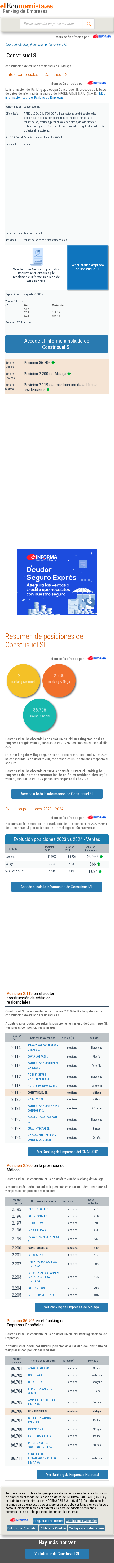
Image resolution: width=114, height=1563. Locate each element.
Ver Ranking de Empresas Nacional (72, 1474)
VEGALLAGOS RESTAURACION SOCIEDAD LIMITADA (43, 1458)
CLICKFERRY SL (36, 1223)
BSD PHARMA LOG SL (40, 1436)
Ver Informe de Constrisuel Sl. (57, 1553)
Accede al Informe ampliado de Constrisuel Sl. (56, 344)
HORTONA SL (35, 1375)
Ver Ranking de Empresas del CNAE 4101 (68, 1151)
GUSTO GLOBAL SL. (39, 1209)
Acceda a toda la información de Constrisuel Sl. (57, 793)
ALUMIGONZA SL (38, 1216)
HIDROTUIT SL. (36, 1382)
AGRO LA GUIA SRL (39, 1368)
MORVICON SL (35, 1099)
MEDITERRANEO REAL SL (42, 1295)
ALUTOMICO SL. (37, 1288)
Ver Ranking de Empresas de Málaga (71, 1307)
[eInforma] (19, 1518)
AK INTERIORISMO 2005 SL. (43, 1085)
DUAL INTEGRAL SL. (39, 1128)
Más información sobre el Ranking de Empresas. (55, 95)
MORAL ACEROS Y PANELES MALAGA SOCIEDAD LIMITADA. (43, 1277)
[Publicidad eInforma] (57, 614)
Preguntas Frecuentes (48, 1521)
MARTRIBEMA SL (37, 1230)
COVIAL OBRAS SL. (38, 1056)
